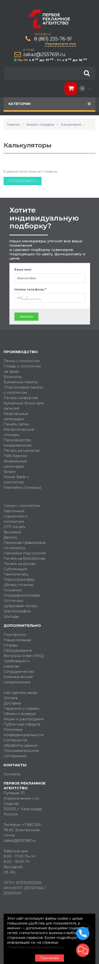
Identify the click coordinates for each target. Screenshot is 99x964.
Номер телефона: (30, 289)
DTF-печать (14, 526)
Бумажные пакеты (21, 382)
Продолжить (22, 181)
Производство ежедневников (17, 442)
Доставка (12, 703)
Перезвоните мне (60, 44)
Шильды (11, 616)
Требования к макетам (17, 663)
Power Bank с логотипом (16, 479)
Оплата (11, 698)
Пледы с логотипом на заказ (22, 369)
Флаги (10, 471)
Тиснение (13, 590)
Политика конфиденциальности (24, 732)
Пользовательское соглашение (21, 753)
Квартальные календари (16, 416)
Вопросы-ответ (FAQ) (24, 655)
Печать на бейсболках (25, 558)
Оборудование (18, 650)
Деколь (10, 537)
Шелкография (17, 611)
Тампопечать (16, 574)
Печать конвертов (21, 397)
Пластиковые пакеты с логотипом (23, 390)
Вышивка (12, 532)
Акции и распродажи (24, 719)
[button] (82, 950)
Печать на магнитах (22, 450)
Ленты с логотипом (22, 361)
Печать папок (16, 424)
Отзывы (11, 645)
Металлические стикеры (19, 432)
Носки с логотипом (22, 505)
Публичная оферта (22, 724)
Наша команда (17, 640)
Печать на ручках (20, 563)
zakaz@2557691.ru (44, 54)
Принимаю (49, 958)
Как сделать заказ (20, 692)
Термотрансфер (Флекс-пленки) (19, 582)
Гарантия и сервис (22, 708)
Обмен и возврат (20, 713)
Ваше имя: (22, 269)
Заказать (26, 316)
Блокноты (13, 376)
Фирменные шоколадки (15, 464)
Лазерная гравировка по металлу (24, 545)
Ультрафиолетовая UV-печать (22, 598)
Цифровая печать (20, 606)
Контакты (12, 774)
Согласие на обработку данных (21, 743)
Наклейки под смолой (25, 553)
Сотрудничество (19, 671)
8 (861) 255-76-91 (53, 38)
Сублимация (15, 569)
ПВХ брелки (15, 455)
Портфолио (15, 634)
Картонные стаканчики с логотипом (16, 516)
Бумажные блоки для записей (24, 406)
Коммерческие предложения (18, 679)
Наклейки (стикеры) (23, 487)
